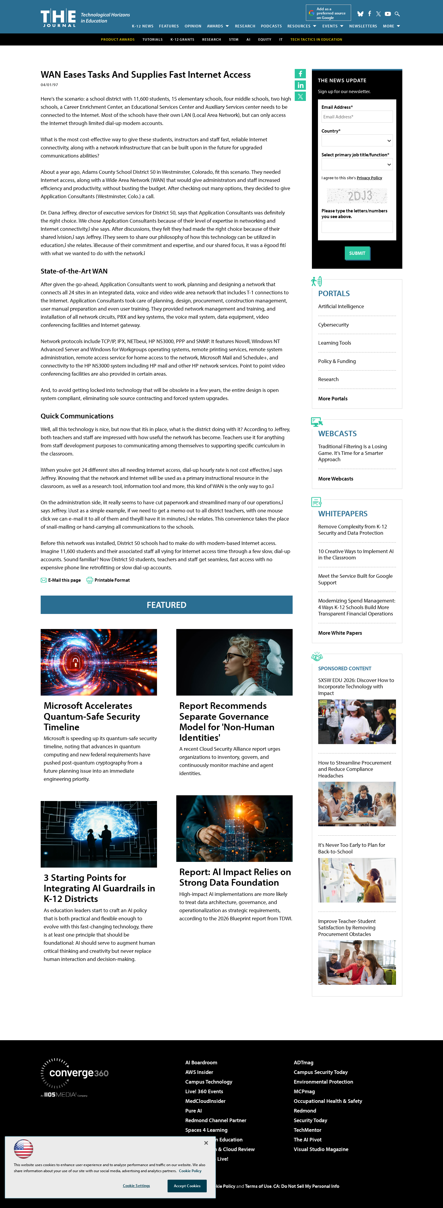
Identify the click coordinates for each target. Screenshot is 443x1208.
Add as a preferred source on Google (331, 13)
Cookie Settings (136, 1185)
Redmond (305, 1110)
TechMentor (307, 1129)
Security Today (310, 1120)
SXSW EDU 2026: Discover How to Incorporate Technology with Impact (356, 686)
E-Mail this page (64, 580)
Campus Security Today (321, 1072)
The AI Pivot (308, 1139)
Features (169, 25)
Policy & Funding (337, 361)
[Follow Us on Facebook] (369, 13)
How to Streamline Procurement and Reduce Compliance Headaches (354, 769)
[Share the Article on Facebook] (300, 73)
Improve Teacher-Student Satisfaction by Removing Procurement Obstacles (347, 927)
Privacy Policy (369, 177)
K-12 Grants (182, 39)
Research (245, 25)
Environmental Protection (323, 1081)
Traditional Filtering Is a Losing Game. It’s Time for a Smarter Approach (352, 453)
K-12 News (143, 25)
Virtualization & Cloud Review (220, 1149)
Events (330, 25)
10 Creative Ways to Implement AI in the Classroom (356, 554)
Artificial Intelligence (341, 306)
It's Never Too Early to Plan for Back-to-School (351, 848)
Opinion (193, 25)
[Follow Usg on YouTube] (388, 14)
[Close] (206, 1143)
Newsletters (363, 25)
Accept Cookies (187, 1185)
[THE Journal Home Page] (85, 18)
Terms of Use (258, 1186)
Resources (299, 25)
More (388, 25)
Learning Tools (334, 342)
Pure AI (193, 1110)
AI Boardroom (201, 1062)
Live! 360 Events (204, 1091)
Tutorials (153, 39)
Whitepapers (343, 513)
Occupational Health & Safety (328, 1100)
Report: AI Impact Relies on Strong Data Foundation (235, 876)
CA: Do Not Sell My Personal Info (306, 1186)
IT (281, 39)
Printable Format (112, 580)
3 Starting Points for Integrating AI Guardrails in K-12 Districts (99, 887)
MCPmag (304, 1091)
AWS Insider (199, 1072)
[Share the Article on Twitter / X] (300, 96)
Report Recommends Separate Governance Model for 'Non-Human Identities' (227, 721)
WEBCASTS (337, 433)
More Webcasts (335, 478)
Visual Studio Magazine (321, 1149)
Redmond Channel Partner (215, 1120)
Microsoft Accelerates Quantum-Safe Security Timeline (92, 715)
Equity (265, 39)
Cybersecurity (333, 324)
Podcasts (271, 25)
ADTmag (303, 1062)
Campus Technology (208, 1081)
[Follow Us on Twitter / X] (378, 13)
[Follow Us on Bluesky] (360, 14)
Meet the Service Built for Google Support (355, 579)
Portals (334, 293)
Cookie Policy (221, 1186)
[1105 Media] (77, 1127)
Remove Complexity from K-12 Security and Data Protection (352, 530)
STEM (234, 39)
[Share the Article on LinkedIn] (300, 85)
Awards (215, 25)
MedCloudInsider (205, 1100)
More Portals (333, 398)
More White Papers (340, 632)
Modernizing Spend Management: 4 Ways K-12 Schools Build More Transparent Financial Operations (356, 607)
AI (248, 39)
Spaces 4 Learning (206, 1129)
